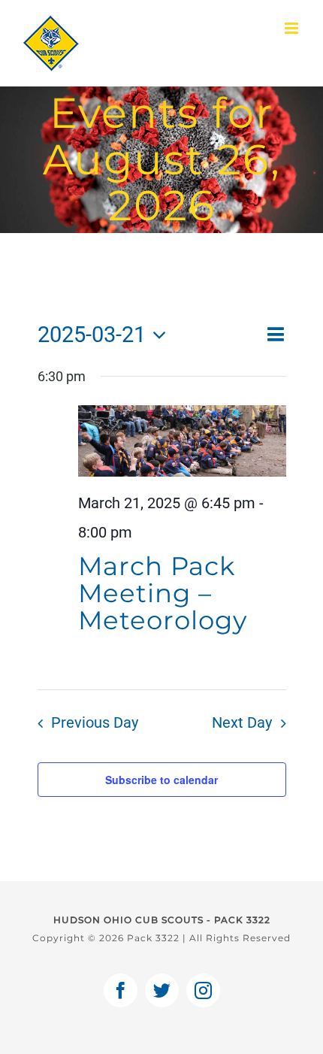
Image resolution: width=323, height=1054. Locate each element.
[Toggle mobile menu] (292, 28)
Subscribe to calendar (161, 779)
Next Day (242, 722)
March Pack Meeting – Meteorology (162, 593)
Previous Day (94, 722)
